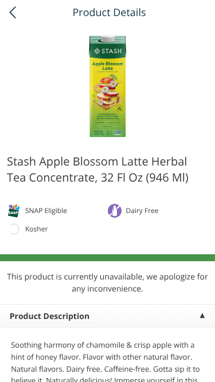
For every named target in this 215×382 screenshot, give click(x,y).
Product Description (49, 316)
